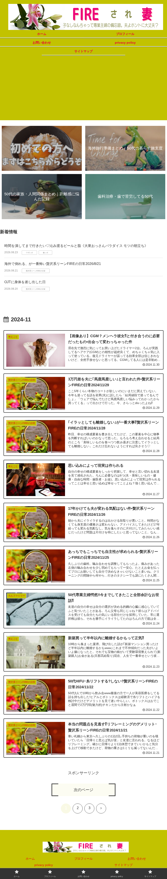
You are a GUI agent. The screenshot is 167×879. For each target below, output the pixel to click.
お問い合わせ (137, 858)
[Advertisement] (83, 89)
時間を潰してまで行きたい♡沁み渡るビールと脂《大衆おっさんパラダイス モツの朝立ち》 (76, 246)
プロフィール (83, 858)
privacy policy (43, 865)
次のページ (83, 790)
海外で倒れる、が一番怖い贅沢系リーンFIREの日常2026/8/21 (52, 264)
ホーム (30, 858)
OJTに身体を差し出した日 (25, 282)
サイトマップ (123, 865)
